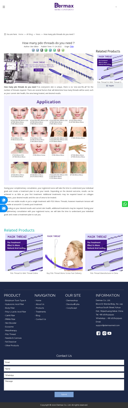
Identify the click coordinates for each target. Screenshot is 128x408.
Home (38, 300)
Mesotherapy (11, 330)
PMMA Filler (10, 319)
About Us (40, 304)
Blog (38, 315)
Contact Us (41, 319)
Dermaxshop (72, 300)
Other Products (12, 345)
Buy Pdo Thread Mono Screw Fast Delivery (64, 273)
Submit (64, 394)
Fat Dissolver (10, 342)
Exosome (9, 327)
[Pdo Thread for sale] (48, 82)
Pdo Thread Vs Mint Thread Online (24, 273)
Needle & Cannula (13, 338)
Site (72, 46)
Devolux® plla (72, 304)
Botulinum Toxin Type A (15, 300)
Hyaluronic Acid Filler (14, 304)
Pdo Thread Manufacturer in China (104, 273)
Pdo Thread (10, 334)
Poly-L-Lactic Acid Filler (15, 312)
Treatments (41, 312)
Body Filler (10, 308)
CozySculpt (71, 308)
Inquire (111, 86)
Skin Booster (10, 323)
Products (40, 308)
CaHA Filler (10, 315)
